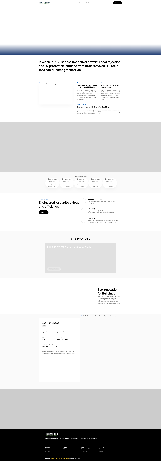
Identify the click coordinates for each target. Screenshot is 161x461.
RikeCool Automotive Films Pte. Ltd (60, 458)
